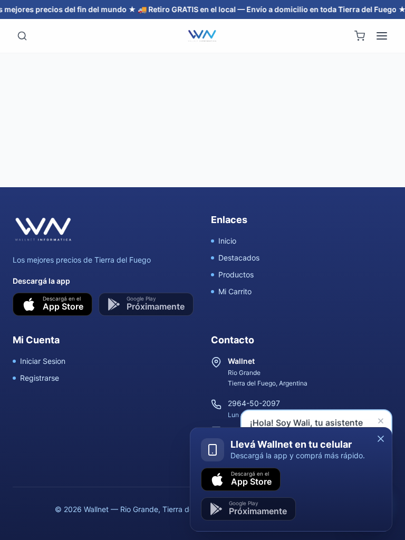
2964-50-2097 (254, 403)
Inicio (227, 240)
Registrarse (39, 377)
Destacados (238, 257)
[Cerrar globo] (381, 422)
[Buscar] (22, 35)
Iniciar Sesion (42, 360)
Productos (236, 274)
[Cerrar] (380, 438)
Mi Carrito (235, 291)
